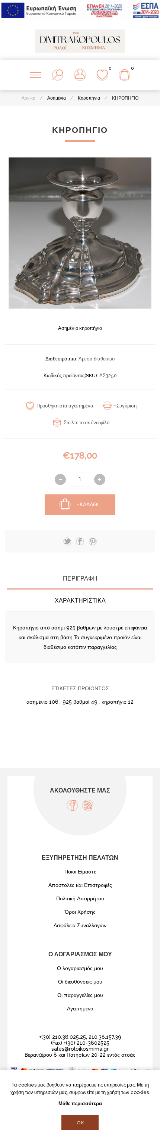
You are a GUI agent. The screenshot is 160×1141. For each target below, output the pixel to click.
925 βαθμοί (76, 702)
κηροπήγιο (114, 702)
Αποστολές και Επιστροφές (80, 885)
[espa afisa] (80, 19)
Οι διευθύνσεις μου (80, 982)
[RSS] (87, 805)
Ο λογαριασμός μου (80, 968)
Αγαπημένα (80, 1009)
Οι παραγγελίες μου (80, 995)
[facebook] (80, 541)
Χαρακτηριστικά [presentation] (80, 600)
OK (80, 1122)
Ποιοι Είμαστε (80, 872)
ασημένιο (37, 702)
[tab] (80, 579)
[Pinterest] (92, 541)
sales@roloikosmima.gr (80, 1049)
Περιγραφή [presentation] (80, 578)
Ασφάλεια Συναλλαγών (80, 925)
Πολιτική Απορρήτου (80, 898)
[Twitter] (67, 541)
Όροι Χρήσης (80, 912)
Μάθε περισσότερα (80, 1103)
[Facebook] (72, 805)
